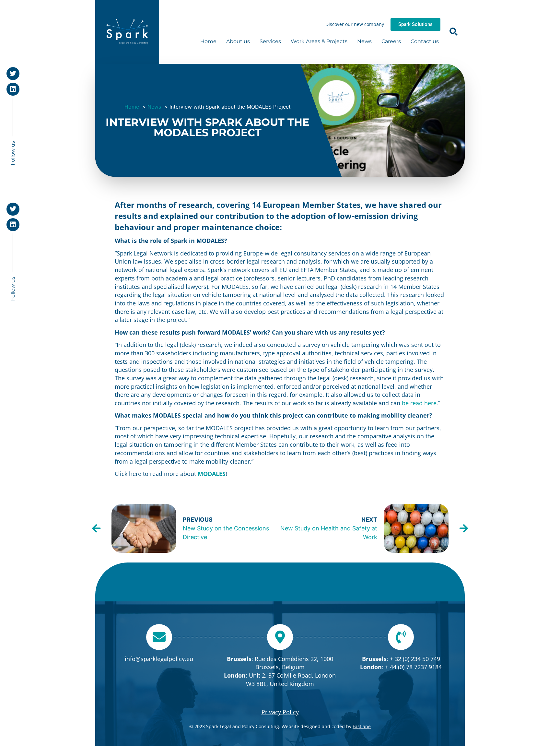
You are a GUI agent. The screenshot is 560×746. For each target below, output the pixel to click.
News (364, 41)
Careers (391, 41)
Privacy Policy (280, 712)
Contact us (425, 41)
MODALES (212, 474)
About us (238, 41)
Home (208, 41)
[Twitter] (12, 73)
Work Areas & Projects (319, 41)
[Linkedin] (12, 89)
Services (270, 41)
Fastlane (362, 726)
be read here (419, 403)
